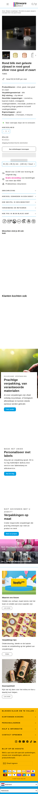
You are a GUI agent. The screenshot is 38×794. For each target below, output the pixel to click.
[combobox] (19, 784)
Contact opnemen (12, 735)
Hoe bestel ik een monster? (16, 202)
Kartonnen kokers (13, 717)
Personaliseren (11, 723)
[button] (19, 155)
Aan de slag (10, 473)
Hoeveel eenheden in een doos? (18, 196)
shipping (5, 143)
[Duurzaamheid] (19, 671)
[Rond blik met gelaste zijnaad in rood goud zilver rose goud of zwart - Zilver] (7, 279)
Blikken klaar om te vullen (18, 711)
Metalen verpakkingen (12, 11)
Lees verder (10, 409)
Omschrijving (8, 190)
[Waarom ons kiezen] (19, 583)
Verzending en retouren (14, 208)
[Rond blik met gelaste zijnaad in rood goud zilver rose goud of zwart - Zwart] (10, 279)
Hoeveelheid (8, 127)
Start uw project (11, 534)
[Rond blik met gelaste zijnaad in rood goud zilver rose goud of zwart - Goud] (3, 279)
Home (3, 11)
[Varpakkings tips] (19, 625)
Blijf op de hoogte (13, 749)
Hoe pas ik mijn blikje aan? (15, 213)
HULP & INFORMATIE (12, 729)
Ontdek (7, 654)
